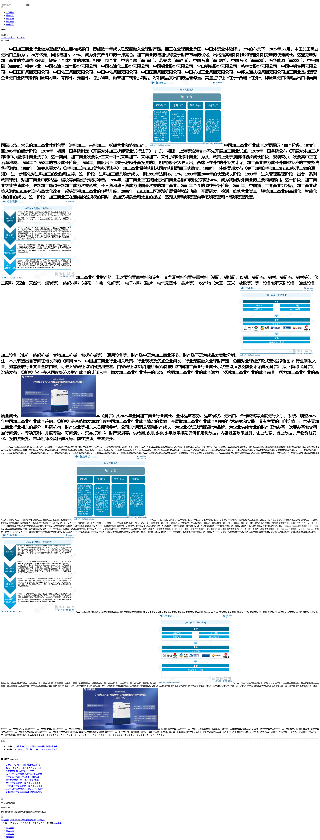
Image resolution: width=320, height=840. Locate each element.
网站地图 (58, 823)
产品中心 (10, 831)
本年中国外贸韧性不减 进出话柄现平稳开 (24, 783)
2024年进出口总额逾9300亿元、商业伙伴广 (25, 789)
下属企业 (10, 834)
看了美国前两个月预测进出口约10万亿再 (24, 774)
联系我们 (10, 24)
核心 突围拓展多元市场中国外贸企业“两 (23, 768)
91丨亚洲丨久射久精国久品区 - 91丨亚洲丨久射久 (36, 749)
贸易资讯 (10, 21)
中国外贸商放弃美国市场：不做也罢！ (23, 777)
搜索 (27, 5)
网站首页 (10, 12)
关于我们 (10, 15)
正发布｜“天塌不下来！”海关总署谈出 (23, 765)
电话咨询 (10, 837)
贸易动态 (10, 18)
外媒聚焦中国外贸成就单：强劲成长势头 (24, 792)
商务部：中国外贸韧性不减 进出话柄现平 (24, 786)
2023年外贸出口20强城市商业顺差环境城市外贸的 (36, 746)
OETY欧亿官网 (7, 37)
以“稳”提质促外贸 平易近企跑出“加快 (22, 780)
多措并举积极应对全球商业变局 (20, 771)
